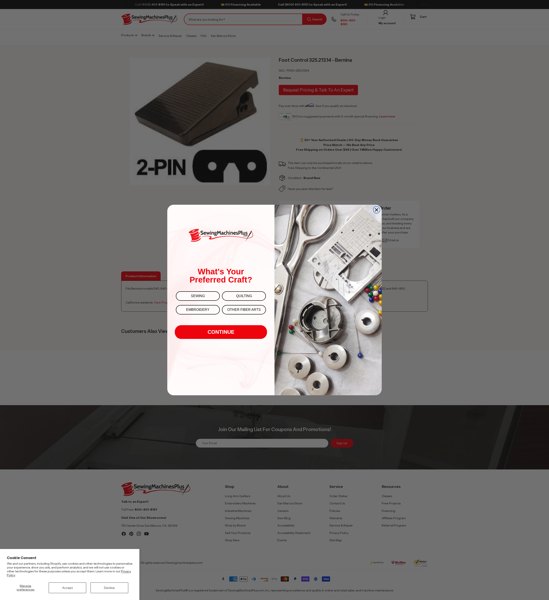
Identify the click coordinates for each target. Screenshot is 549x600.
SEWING (198, 296)
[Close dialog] (376, 209)
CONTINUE (221, 332)
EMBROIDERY (198, 309)
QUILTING (244, 296)
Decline (109, 588)
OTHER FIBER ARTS (244, 309)
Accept (67, 588)
